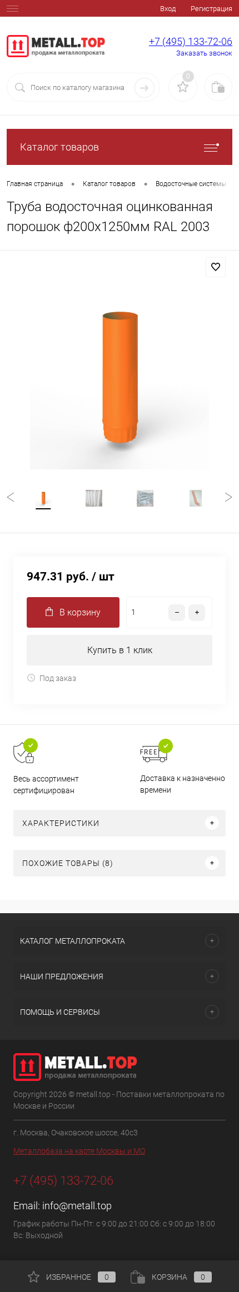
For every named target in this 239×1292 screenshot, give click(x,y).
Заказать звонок (204, 53)
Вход (168, 8)
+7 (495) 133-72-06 (190, 41)
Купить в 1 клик (119, 650)
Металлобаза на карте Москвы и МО (79, 1150)
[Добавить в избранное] (216, 267)
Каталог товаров (59, 147)
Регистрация (211, 8)
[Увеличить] (119, 380)
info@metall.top (77, 1205)
